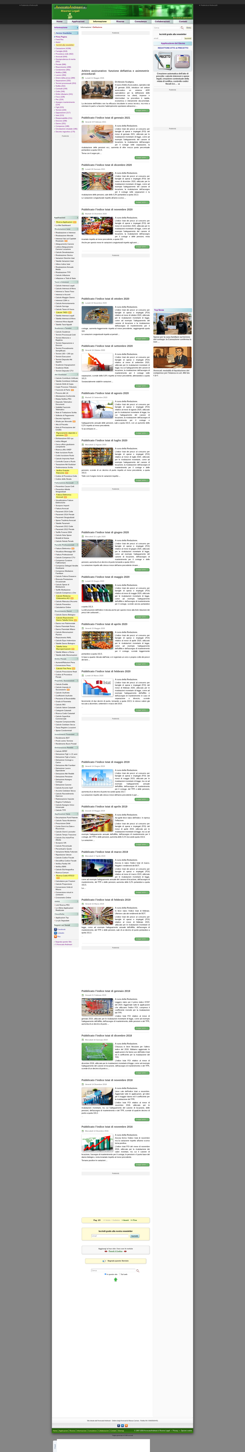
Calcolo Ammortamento (65, 303)
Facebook (61, 929)
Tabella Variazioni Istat (65, 261)
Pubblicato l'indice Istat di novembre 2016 (107, 1126)
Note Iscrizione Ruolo (64, 453)
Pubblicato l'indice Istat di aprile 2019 (104, 806)
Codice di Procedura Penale (64, 676)
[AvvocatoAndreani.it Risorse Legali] (70, 9)
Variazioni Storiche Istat (65, 258)
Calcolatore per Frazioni (65, 881)
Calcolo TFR (61, 810)
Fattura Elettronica (63, 548)
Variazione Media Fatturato (66, 852)
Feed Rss (59, 39)
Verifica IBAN (61, 867)
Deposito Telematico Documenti (64, 403)
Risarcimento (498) (63, 67)
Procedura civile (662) (64, 54)
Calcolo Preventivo (63, 604)
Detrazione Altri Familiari (65, 765)
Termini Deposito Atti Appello (64, 360)
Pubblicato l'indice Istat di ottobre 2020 (105, 298)
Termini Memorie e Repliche (63, 339)
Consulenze (141, 21)
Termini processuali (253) (66, 83)
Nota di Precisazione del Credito (65, 428)
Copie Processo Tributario (66, 387)
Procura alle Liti (62, 393)
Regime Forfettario (63, 802)
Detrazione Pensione (64, 777)
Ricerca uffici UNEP (63, 450)
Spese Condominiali (64, 730)
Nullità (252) (60, 86)
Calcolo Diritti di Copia (64, 384)
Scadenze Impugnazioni (65, 365)
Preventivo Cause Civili (65, 486)
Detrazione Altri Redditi (65, 774)
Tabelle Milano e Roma (65, 652)
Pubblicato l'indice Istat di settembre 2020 (107, 346)
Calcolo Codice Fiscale (65, 858)
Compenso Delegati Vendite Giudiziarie (67, 567)
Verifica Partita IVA (63, 864)
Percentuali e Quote (64, 849)
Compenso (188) (62, 126)
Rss (58, 936)
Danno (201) (61, 123)
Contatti (183, 21)
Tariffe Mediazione (63, 590)
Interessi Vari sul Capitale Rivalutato (66, 240)
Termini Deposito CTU (64, 371)
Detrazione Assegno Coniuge (64, 780)
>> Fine (134, 1220)
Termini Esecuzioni (63, 357)
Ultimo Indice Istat (63, 264)
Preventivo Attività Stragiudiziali (63, 490)
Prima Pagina (61, 37)
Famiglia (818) (61, 51)
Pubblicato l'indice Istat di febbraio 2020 (106, 671)
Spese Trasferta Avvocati (66, 520)
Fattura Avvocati (62, 508)
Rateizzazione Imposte (65, 799)
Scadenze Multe (62, 368)
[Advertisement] (65, 176)
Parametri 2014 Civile (64, 512)
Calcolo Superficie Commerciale (63, 717)
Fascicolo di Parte (63, 390)
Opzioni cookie (186, 1431)
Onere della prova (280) (65, 78)
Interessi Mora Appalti (64, 322)
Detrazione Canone (63, 785)
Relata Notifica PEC (63, 399)
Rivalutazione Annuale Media (65, 268)
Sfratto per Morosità (64, 421)
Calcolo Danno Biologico (65, 615)
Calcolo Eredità (62, 684)
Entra (189, 28)
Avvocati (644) (61, 57)
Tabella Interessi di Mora (65, 318)
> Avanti (125, 1220)
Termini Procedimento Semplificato (64, 349)
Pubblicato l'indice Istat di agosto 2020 (105, 393)
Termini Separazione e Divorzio (65, 344)
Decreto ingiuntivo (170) (65, 132)
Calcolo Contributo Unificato (67, 378)
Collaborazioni (162, 21)
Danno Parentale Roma (65, 626)
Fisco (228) (60, 97)
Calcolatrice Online (63, 607)
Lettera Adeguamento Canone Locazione (64, 248)
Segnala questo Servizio (118, 1261)
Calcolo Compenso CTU (65, 557)
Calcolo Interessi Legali (65, 286)
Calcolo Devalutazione (65, 252)
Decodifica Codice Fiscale (66, 861)
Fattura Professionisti (64, 555)
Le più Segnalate (62, 921)
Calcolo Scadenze (63, 332)
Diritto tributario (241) (64, 94)
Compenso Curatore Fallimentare (64, 561)
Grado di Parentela (63, 701)
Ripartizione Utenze (63, 855)
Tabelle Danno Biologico (65, 643)
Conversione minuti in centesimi (64, 893)
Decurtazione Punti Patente (67, 818)
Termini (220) (61, 110)
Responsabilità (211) (64, 118)
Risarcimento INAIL (63, 638)
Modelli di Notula (62, 538)
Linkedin (60, 933)
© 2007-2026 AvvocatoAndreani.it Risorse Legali (152, 1431)
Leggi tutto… (142, 110)
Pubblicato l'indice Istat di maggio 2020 (106, 576)
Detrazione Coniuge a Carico (64, 761)
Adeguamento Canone (65, 244)
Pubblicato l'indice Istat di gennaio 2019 (106, 991)
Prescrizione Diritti (63, 823)
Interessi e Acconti (63, 294)
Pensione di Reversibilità (65, 699)
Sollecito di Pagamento (65, 415)
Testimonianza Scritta (64, 467)
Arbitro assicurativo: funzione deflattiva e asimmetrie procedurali (115, 72)
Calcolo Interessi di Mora (66, 288)
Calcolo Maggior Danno (65, 297)
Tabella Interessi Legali (65, 316)
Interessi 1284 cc (62, 300)
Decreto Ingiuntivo (63, 418)
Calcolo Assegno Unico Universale (65, 806)
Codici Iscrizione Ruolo (65, 455)
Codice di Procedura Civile (66, 476)
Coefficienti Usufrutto (64, 696)
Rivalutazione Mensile (64, 236)
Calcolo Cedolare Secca (65, 725)
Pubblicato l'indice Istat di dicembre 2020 (107, 165)
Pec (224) (60, 99)
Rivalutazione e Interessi (65, 233)
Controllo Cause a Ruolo (65, 461)
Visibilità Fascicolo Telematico (63, 408)
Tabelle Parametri (63, 523)
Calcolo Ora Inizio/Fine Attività (65, 839)
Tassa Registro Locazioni (66, 728)
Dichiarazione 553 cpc (65, 438)
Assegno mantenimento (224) (65, 103)
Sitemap (121, 1431)
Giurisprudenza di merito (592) (66, 60)
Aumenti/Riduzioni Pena (65, 662)
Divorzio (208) (61, 121)
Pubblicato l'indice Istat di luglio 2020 (104, 440)
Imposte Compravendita (65, 722)
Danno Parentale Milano (65, 629)
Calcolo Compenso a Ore (66, 593)
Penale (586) (61, 64)
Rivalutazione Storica (64, 255)
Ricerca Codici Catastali (65, 713)
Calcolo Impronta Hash (65, 459)
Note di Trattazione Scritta (66, 412)
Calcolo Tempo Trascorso (66, 835)
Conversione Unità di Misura (64, 888)
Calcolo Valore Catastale (65, 707)
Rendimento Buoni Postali (66, 744)
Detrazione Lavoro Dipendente (63, 769)
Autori (58, 42)
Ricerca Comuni (62, 873)
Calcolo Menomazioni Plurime (64, 633)
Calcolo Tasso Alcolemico (66, 820)
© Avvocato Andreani (63, 944)
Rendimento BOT (63, 738)
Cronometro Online (63, 898)
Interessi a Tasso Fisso (65, 291)
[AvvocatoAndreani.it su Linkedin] (122, 1425)
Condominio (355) (63, 70)
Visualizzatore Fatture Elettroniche (64, 501)
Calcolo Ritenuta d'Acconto (66, 601)
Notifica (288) (61, 72)
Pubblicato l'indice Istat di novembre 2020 (107, 209)
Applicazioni (78, 21)
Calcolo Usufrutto (63, 693)
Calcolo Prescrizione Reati (66, 672)
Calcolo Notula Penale (65, 541)
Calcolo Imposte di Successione (63, 688)
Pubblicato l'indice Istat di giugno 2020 (105, 532)
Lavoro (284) (61, 75)
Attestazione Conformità (65, 396)
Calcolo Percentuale (64, 846)
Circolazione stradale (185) (66, 129)
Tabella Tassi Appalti (64, 324)
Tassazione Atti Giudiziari (66, 464)
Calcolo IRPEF (61, 751)
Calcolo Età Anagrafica (65, 869)
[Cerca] (138, 1270)
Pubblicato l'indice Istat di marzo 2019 (105, 851)
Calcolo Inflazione (63, 275)
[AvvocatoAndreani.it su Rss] (126, 1425)
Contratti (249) (61, 89)
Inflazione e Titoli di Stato (66, 278)
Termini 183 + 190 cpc (65, 354)
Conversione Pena (63, 665)
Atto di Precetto (62, 424)
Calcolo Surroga (62, 306)
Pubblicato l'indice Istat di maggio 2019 (106, 762)
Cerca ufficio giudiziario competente (65, 445)
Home (59, 21)
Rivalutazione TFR (63, 272)
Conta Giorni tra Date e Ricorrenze (65, 827)
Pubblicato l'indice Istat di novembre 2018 (107, 1080)
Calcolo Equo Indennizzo (66, 640)
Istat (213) (60, 115)
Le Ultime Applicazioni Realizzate (64, 909)
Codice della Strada (63, 479)
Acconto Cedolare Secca (66, 791)
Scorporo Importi (62, 506)
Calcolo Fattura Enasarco (66, 576)
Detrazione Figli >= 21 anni (66, 754)
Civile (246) (60, 91)
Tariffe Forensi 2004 (64, 532)
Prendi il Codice (115, 1251)
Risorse (120, 21)
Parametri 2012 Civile (64, 526)
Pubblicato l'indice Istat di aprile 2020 (104, 624)
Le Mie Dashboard (63, 225)
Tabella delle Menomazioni (66, 655)
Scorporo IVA (61, 843)
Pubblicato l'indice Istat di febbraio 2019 (106, 899)
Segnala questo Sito (63, 942)
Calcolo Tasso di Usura (65, 309)
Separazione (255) (63, 81)
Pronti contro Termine (64, 741)
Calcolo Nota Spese (64, 535)
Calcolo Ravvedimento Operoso (65, 795)
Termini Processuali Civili (66, 335)
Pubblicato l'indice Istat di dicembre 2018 (107, 1035)
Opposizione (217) (63, 113)
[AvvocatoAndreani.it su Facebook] (119, 1425)
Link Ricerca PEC (63, 905)
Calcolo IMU (60, 705)
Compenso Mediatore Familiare (64, 572)
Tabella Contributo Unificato (67, 381)
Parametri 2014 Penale (65, 514)
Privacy (175, 1431)
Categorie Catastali (63, 710)
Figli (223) (60, 107)
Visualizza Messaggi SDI (65, 551)
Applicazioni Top (62, 918)
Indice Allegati (61, 441)
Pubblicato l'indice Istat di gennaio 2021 (106, 117)
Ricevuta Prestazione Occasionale (64, 580)
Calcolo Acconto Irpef (64, 788)
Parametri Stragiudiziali (65, 517)
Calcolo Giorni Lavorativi (65, 832)
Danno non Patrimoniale (65, 623)
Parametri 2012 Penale (65, 529)
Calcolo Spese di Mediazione (62, 586)
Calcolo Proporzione (64, 884)
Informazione (100, 21)
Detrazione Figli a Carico (66, 757)
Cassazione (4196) (63, 48)
